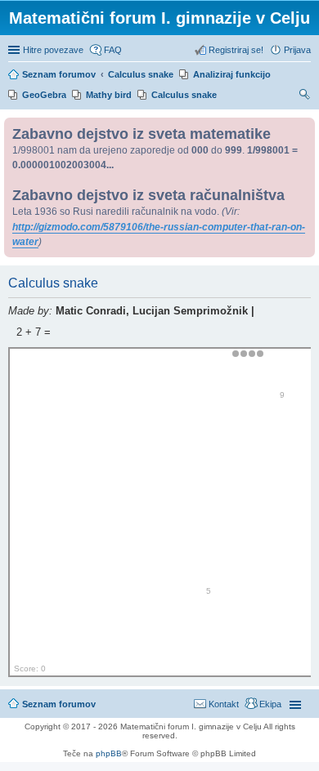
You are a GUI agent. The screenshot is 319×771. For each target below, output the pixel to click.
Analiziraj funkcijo (232, 74)
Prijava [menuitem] (297, 50)
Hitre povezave (53, 50)
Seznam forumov (59, 704)
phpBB (109, 753)
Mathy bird (109, 95)
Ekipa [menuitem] (270, 704)
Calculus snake (184, 95)
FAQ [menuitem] (113, 50)
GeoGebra (44, 95)
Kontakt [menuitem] (224, 704)
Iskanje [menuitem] (305, 96)
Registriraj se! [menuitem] (236, 50)
